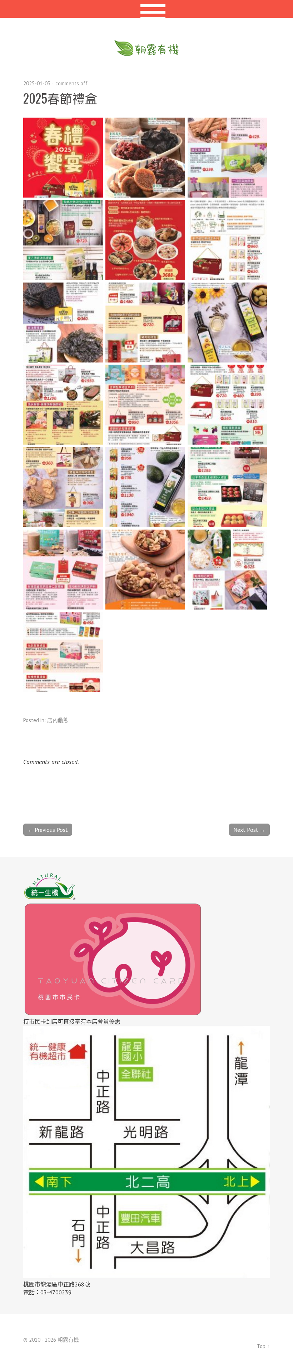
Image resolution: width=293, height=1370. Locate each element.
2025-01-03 (36, 83)
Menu (146, 9)
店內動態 (58, 720)
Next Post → (249, 829)
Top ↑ (263, 1346)
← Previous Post (48, 829)
